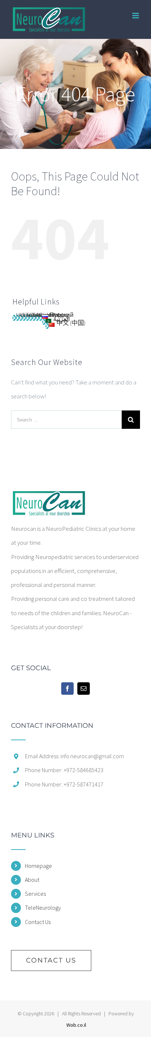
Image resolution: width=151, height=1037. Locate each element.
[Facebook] (67, 688)
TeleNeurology (43, 907)
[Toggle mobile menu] (136, 15)
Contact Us (38, 921)
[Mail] (83, 688)
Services (35, 893)
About (32, 879)
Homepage (38, 865)
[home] (48, 498)
